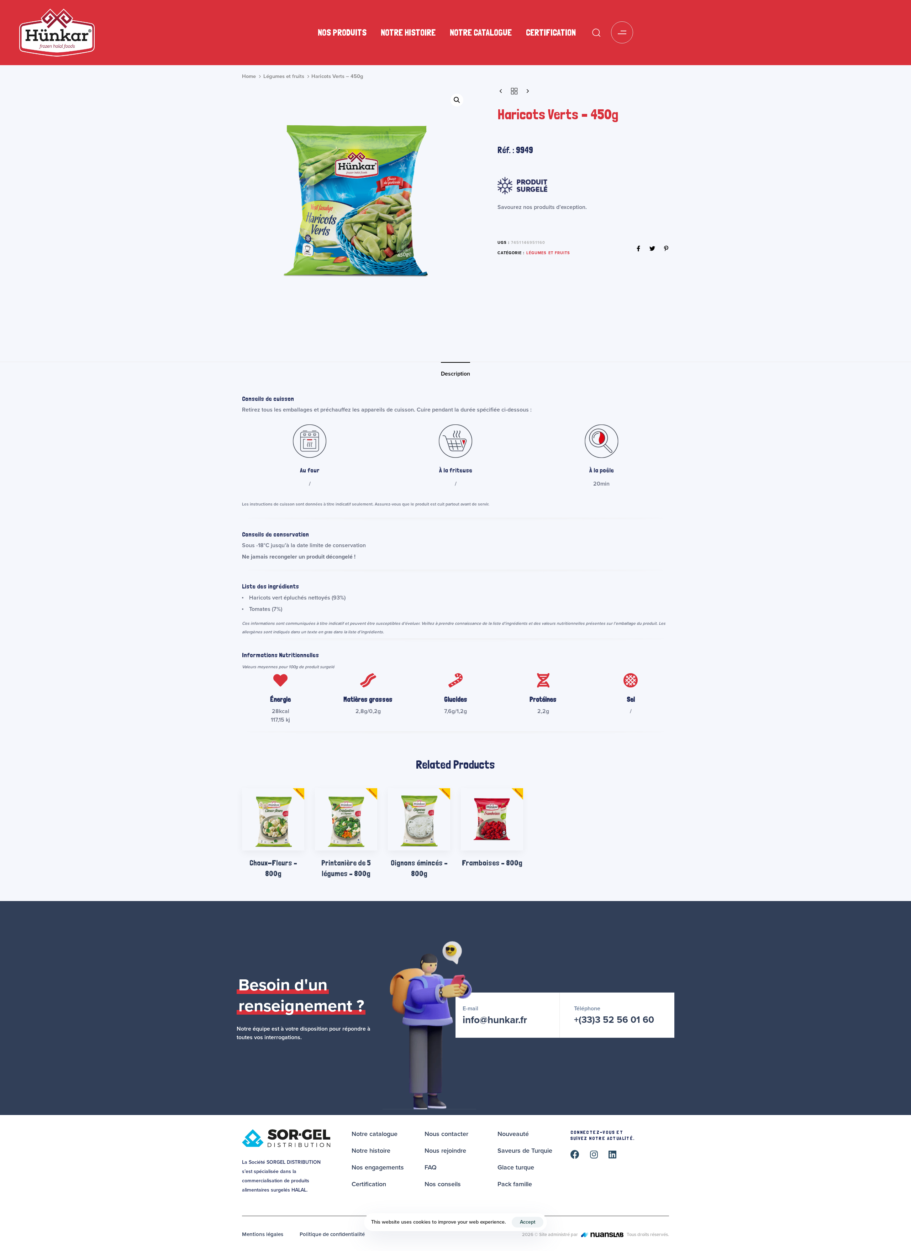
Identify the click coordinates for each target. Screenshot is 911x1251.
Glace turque (515, 1167)
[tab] (455, 374)
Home (249, 76)
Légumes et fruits (283, 76)
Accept (527, 1222)
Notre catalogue (481, 32)
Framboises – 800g (492, 862)
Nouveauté (513, 1134)
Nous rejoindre (445, 1151)
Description (455, 373)
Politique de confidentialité (332, 1234)
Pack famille (514, 1184)
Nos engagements (378, 1167)
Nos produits (342, 32)
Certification (551, 32)
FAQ (431, 1167)
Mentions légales (262, 1234)
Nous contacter (446, 1134)
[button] (596, 32)
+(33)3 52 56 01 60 (614, 1019)
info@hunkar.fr (495, 1020)
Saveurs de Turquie (524, 1151)
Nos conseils (443, 1184)
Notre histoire (408, 32)
